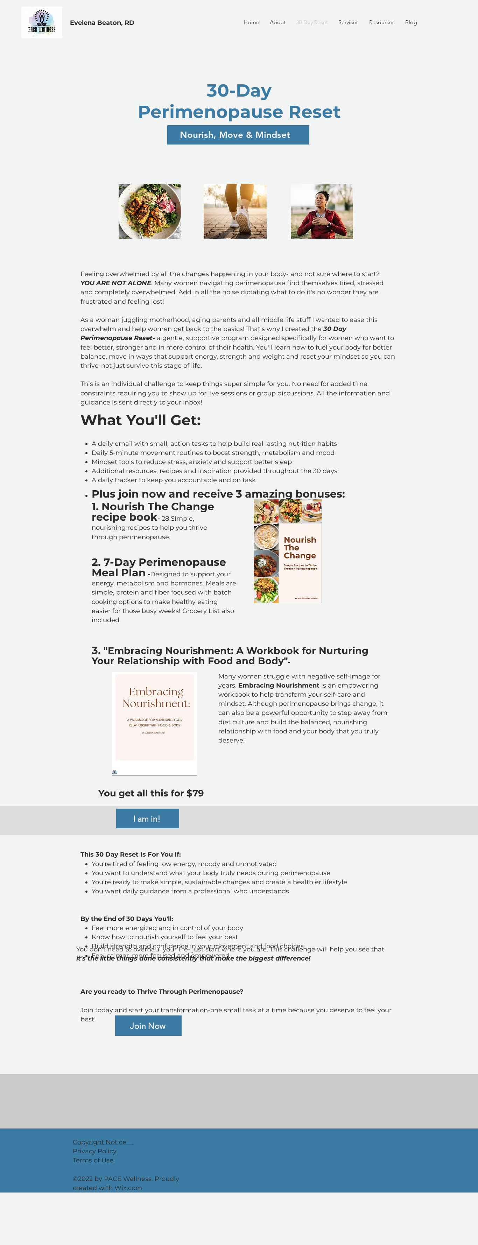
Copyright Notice (103, 1142)
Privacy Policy (95, 1151)
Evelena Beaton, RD (102, 23)
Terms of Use (93, 1160)
